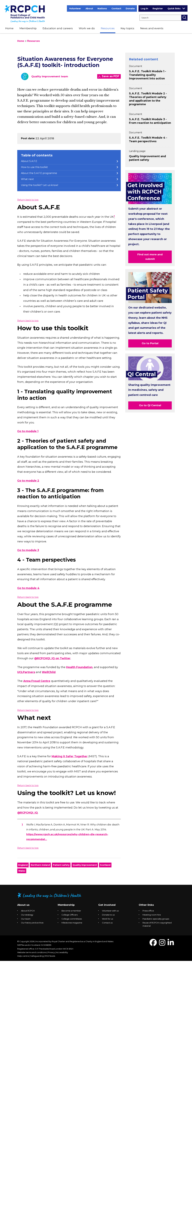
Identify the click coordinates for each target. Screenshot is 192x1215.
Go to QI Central (150, 405)
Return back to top (28, 199)
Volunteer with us (110, 910)
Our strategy (27, 915)
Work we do (87, 28)
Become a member (71, 910)
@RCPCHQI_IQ (27, 812)
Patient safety (61, 865)
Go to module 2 (28, 480)
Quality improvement (85, 865)
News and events (151, 28)
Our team (25, 919)
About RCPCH (28, 910)
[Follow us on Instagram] (162, 944)
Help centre (23, 956)
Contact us (107, 922)
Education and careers (58, 28)
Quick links (174, 8)
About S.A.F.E (29, 161)
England (23, 865)
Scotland (105, 865)
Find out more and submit (150, 256)
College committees (72, 919)
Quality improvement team (49, 76)
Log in (144, 8)
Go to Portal (150, 343)
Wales (21, 870)
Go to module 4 (28, 588)
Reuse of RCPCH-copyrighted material (157, 924)
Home (9, 28)
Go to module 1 (27, 431)
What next (27, 179)
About (89, 8)
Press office (148, 910)
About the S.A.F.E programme (39, 173)
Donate (130, 8)
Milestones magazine (72, 922)
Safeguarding (37, 956)
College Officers (70, 915)
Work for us (107, 919)
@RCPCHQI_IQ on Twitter (52, 658)
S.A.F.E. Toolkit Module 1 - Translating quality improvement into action (147, 75)
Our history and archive (32, 922)
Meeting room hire (151, 915)
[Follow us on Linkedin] (171, 944)
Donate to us (108, 915)
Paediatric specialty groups (155, 919)
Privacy (51, 952)
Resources (108, 28)
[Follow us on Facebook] (153, 944)
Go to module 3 (28, 550)
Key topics (127, 28)
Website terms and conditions (31, 952)
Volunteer (75, 8)
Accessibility (62, 952)
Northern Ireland (40, 865)
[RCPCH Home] (24, 13)
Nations (102, 8)
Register (158, 8)
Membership (28, 28)
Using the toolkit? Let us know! (39, 185)
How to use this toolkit (34, 167)
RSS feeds (50, 956)
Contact (116, 8)
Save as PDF (110, 76)
